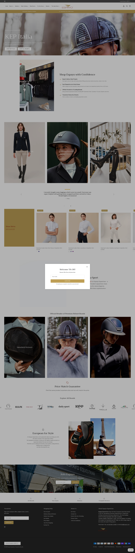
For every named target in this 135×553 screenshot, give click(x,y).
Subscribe (67, 281)
